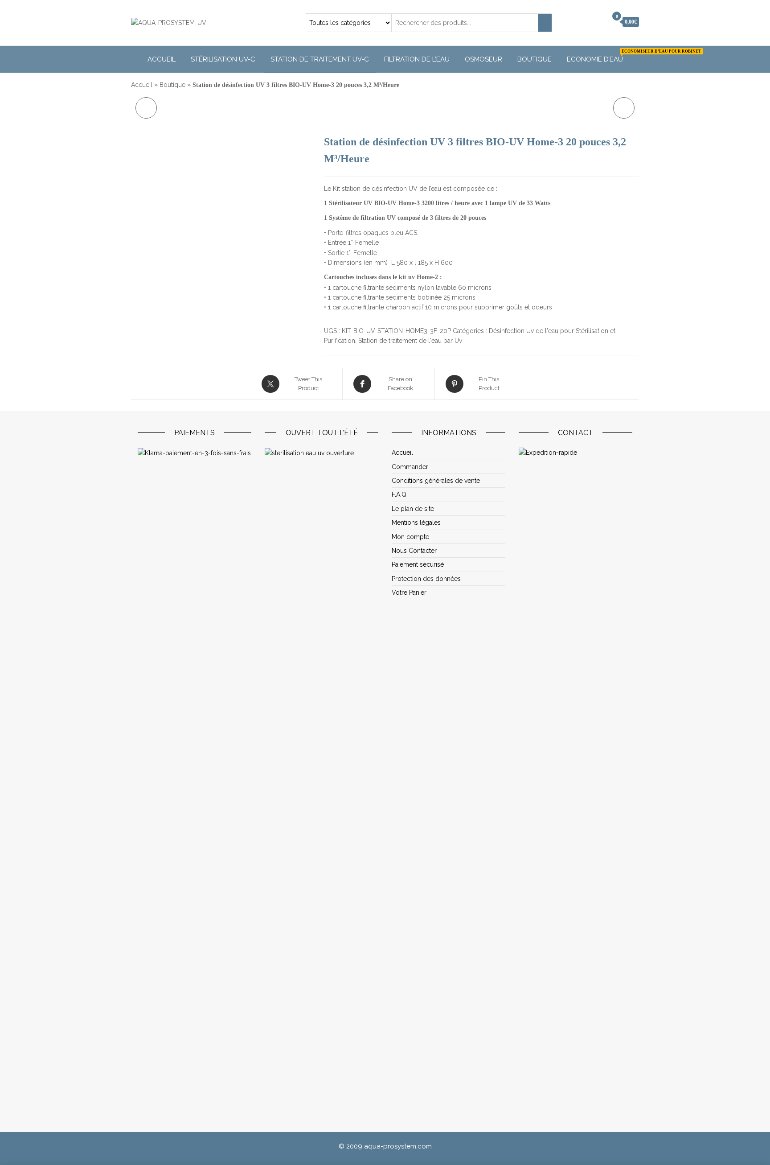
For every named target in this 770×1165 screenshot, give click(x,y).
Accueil (161, 59)
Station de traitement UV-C (319, 59)
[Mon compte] (598, 22)
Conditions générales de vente (436, 480)
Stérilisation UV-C (223, 59)
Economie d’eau (598, 56)
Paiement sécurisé (418, 564)
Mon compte (410, 536)
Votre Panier (409, 592)
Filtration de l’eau (417, 59)
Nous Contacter (414, 550)
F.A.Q (399, 494)
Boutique (534, 59)
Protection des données (426, 578)
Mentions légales (416, 522)
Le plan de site (413, 508)
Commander (410, 466)
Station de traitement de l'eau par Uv (410, 340)
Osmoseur (483, 59)
